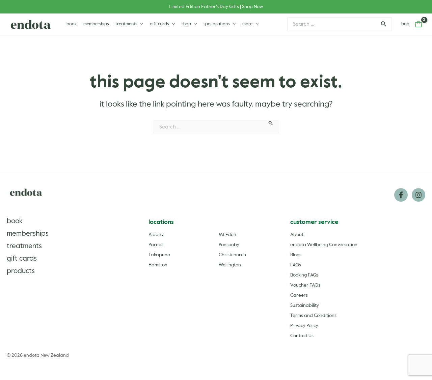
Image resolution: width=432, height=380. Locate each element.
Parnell (155, 244)
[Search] (383, 24)
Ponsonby (229, 244)
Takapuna (159, 255)
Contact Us (302, 335)
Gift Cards (22, 258)
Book (15, 221)
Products (21, 271)
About (296, 234)
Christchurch (232, 255)
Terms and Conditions (313, 315)
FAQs (295, 265)
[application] (140, 24)
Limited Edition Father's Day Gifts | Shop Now (216, 6)
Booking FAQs (304, 275)
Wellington (230, 265)
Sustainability (304, 305)
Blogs (295, 255)
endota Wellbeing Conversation (323, 244)
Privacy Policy (304, 325)
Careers (299, 295)
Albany (156, 234)
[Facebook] (401, 195)
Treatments (24, 246)
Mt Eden (227, 234)
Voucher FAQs (305, 285)
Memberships (28, 233)
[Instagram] (418, 195)
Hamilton (157, 265)
